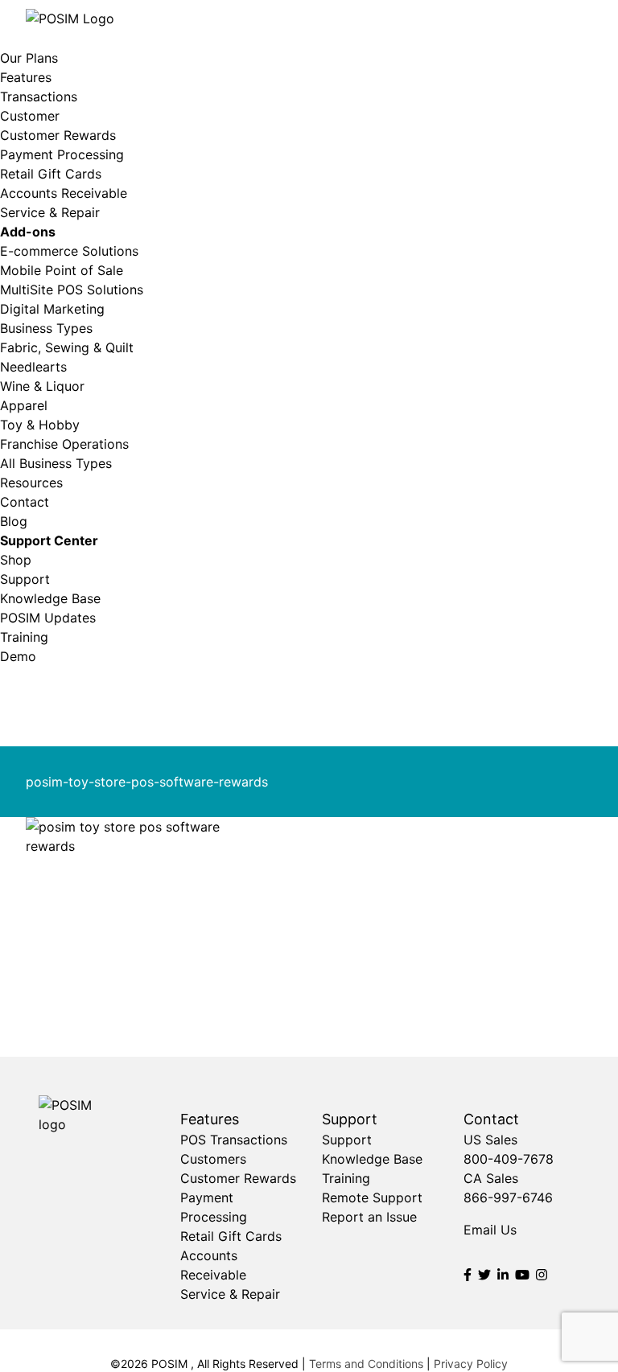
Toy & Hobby (40, 425)
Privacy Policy (471, 1363)
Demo (18, 656)
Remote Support (372, 1197)
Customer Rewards (58, 135)
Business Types (46, 328)
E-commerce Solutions (69, 251)
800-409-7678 (509, 1159)
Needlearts (33, 367)
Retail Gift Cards (50, 174)
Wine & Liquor (42, 386)
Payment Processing (62, 154)
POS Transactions (233, 1140)
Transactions (38, 96)
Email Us (490, 1230)
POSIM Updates (48, 618)
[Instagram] (541, 1275)
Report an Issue (369, 1217)
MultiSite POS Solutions (71, 289)
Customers (213, 1159)
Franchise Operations (64, 444)
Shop (15, 560)
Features (26, 77)
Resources (31, 482)
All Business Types (56, 463)
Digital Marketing (52, 309)
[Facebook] (468, 1275)
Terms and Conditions (366, 1363)
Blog (13, 521)
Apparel (23, 405)
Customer (30, 116)
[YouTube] (522, 1275)
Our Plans (29, 58)
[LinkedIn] (503, 1275)
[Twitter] (484, 1275)
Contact (24, 502)
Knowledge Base (50, 598)
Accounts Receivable (63, 193)
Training (24, 637)
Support (25, 579)
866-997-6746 (508, 1197)
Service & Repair (50, 212)
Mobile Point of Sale (61, 270)
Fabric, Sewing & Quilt (67, 347)
